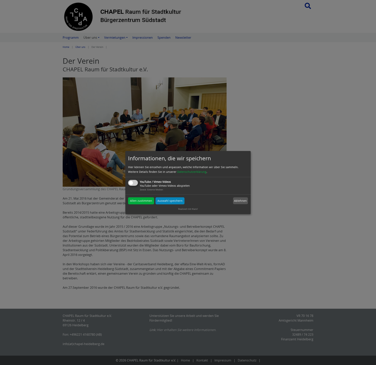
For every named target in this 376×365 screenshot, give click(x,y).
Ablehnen (240, 201)
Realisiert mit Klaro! (188, 208)
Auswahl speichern (170, 201)
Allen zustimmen (141, 201)
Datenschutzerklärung (191, 172)
